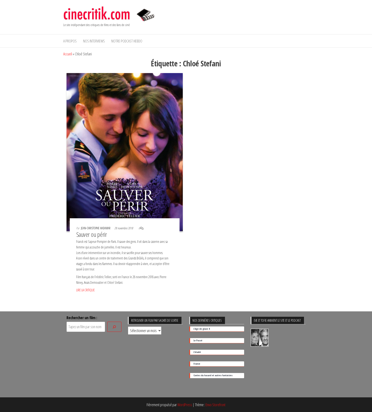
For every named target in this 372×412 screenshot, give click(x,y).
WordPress (184, 404)
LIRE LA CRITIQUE (85, 290)
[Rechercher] (114, 327)
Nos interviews (94, 41)
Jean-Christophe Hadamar (96, 228)
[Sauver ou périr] (125, 151)
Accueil (67, 53)
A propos (70, 41)
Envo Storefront (215, 404)
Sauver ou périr (91, 234)
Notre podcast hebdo (126, 41)
